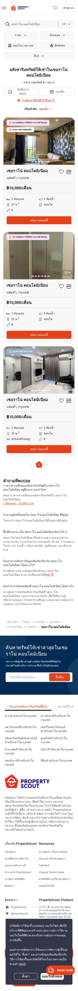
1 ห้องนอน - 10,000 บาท (18, 503)
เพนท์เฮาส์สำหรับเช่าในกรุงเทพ (19, 762)
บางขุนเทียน (14, 626)
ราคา (18, 35)
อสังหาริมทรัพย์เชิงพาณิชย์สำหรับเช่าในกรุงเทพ (21, 740)
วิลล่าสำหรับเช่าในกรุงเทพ (57, 749)
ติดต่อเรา (9, 885)
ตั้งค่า (26, 976)
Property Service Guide (51, 872)
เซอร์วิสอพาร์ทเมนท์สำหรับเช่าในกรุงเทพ (53, 729)
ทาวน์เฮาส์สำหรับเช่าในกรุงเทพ (55, 718)
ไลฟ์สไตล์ (44, 865)
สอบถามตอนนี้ (39, 220)
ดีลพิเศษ (60, 45)
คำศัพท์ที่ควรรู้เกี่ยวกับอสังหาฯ (54, 878)
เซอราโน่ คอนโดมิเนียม (55, 626)
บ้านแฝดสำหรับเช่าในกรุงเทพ (18, 751)
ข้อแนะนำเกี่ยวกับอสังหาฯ (52, 858)
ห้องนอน (55, 35)
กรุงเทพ (54, 622)
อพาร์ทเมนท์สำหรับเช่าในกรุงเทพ (20, 729)
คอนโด (40, 622)
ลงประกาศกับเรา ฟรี (15, 865)
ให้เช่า (27, 622)
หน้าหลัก (12, 622)
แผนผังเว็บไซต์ (46, 885)
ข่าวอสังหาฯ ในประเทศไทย (53, 851)
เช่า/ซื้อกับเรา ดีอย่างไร (17, 858)
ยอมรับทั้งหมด (52, 976)
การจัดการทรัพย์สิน (15, 878)
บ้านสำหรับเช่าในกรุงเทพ (20, 716)
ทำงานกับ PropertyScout (18, 872)
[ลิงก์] (22, 964)
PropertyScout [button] (18, 907)
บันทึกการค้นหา (23, 91)
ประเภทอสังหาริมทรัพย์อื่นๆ (28, 706)
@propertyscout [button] (19, 913)
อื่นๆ (36, 56)
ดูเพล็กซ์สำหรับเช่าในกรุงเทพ (54, 740)
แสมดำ (31, 626)
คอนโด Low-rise (23, 45)
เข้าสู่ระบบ (68, 7)
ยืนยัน (60, 677)
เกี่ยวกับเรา (10, 851)
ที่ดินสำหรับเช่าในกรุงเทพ (56, 760)
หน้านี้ (49, 575)
